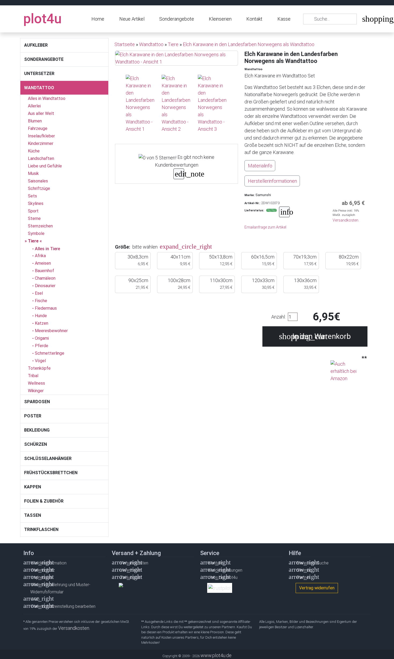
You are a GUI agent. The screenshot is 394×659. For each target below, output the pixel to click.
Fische (41, 300)
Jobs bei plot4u (222, 577)
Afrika (40, 255)
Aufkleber (36, 45)
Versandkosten (134, 563)
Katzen (41, 323)
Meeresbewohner (51, 330)
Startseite (124, 44)
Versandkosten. (346, 220)
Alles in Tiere (47, 248)
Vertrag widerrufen (316, 587)
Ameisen (43, 263)
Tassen (32, 515)
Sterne (34, 218)
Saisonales (38, 181)
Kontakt (254, 19)
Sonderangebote (176, 19)
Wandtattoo (39, 87)
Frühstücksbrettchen (50, 472)
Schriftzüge (39, 188)
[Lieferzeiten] (284, 212)
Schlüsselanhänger (48, 458)
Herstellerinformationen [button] (272, 181)
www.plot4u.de (216, 655)
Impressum (41, 577)
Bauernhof (44, 270)
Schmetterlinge (49, 353)
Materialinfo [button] (260, 166)
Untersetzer (39, 73)
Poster (32, 415)
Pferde (41, 345)
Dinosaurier (45, 285)
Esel (39, 293)
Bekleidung (37, 430)
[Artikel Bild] (140, 104)
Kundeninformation (48, 563)
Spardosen (37, 401)
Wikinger (36, 390)
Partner (303, 577)
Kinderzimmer (40, 143)
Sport (33, 211)
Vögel (40, 360)
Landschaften (41, 158)
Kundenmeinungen (225, 570)
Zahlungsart (131, 577)
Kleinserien (220, 19)
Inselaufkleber (41, 135)
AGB (35, 599)
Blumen (35, 120)
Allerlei (34, 105)
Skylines (35, 203)
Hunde (41, 315)
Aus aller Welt (41, 113)
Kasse (284, 19)
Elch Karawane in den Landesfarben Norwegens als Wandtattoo (248, 44)
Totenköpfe (39, 368)
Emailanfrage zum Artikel (265, 227)
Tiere (33, 241)
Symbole (36, 233)
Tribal (33, 375)
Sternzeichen (40, 226)
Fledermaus (46, 308)
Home (97, 19)
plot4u (42, 19)
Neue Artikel (131, 19)
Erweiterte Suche (313, 563)
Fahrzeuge (37, 128)
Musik (33, 173)
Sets (32, 196)
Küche (34, 150)
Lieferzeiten (131, 570)
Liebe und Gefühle (45, 166)
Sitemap (304, 570)
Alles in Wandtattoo (46, 98)
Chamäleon (45, 278)
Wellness (36, 383)
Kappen (32, 486)
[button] (166, 247)
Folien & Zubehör (44, 501)
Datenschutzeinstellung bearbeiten (63, 606)
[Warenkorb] (366, 20)
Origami (42, 338)
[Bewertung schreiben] (178, 174)
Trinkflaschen (41, 529)
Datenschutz (43, 570)
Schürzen (35, 444)
